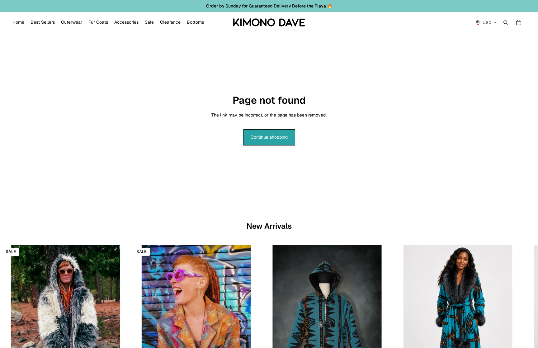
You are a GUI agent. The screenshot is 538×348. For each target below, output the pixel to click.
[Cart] (519, 22)
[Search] (505, 22)
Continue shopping (269, 137)
